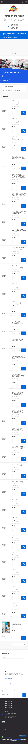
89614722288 (14, 26)
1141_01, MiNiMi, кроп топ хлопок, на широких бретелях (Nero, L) (18, 623)
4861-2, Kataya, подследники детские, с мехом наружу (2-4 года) (18, 375)
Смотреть (5, 80)
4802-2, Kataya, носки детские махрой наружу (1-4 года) (19, 357)
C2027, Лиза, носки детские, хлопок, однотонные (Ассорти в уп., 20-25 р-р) (19, 212)
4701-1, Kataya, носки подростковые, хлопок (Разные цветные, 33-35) (18, 285)
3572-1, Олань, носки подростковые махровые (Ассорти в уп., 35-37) (18, 267)
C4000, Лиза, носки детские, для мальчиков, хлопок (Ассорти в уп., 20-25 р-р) (19, 248)
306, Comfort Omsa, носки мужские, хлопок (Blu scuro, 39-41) (19, 605)
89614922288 (14, 29)
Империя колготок (14, 16)
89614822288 (14, 27)
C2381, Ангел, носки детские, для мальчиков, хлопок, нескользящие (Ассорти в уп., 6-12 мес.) (18, 176)
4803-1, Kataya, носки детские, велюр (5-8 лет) (18, 465)
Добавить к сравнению (11, 113)
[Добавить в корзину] (23, 113)
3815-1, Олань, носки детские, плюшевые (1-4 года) (18, 482)
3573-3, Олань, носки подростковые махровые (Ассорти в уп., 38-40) (18, 447)
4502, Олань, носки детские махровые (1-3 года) (19, 570)
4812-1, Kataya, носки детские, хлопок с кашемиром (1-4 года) (17, 102)
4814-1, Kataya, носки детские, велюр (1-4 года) (18, 536)
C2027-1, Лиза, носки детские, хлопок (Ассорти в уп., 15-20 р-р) (19, 230)
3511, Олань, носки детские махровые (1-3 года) (19, 340)
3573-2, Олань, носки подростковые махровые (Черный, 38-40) (18, 501)
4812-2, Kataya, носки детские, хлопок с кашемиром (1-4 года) (17, 393)
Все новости (14, 684)
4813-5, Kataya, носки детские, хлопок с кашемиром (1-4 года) (17, 429)
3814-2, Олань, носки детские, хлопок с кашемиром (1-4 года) (17, 120)
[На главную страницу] (13, 9)
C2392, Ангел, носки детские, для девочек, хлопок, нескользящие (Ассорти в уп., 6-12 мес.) (18, 156)
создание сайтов (16, 739)
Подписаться (24, 695)
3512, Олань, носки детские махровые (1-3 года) (19, 587)
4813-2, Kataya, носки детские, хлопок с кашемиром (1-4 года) (17, 411)
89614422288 (14, 24)
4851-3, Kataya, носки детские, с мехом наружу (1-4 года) (19, 519)
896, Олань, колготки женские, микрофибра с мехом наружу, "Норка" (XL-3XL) (19, 303)
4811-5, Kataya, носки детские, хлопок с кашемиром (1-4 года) (17, 322)
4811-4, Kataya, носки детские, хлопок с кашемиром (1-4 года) (17, 138)
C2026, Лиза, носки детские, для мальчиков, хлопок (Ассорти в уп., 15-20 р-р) (19, 194)
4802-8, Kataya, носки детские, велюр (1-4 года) (18, 553)
